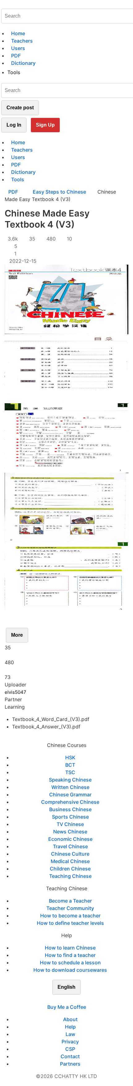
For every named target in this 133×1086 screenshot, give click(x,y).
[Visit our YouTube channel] (77, 999)
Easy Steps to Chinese (59, 192)
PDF (13, 192)
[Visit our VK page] (70, 999)
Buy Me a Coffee (66, 1007)
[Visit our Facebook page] (55, 999)
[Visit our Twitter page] (62, 999)
